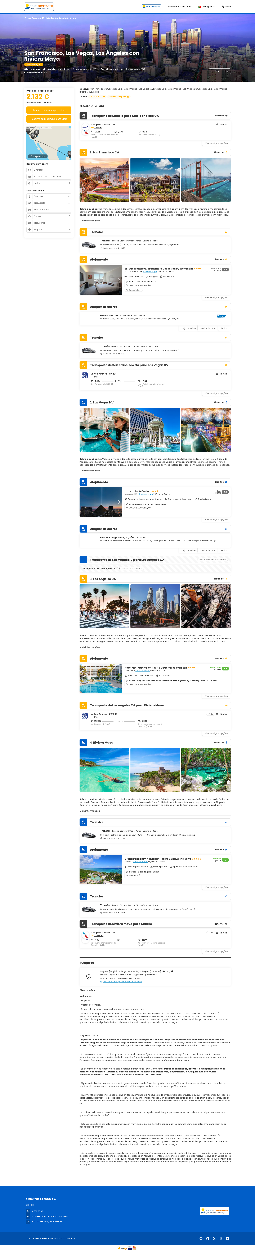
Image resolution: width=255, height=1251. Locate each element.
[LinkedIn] (227, 1239)
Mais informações (90, 220)
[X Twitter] (214, 1239)
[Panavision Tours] (214, 1211)
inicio (179, 6)
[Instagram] (221, 1239)
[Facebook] (207, 1239)
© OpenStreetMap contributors (39, 127)
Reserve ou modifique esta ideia (49, 119)
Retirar (224, 328)
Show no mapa (150, 271)
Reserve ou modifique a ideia (49, 110)
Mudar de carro (208, 328)
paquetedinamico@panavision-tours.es (50, 1216)
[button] (85, 180)
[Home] (201, 1239)
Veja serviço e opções (216, 143)
